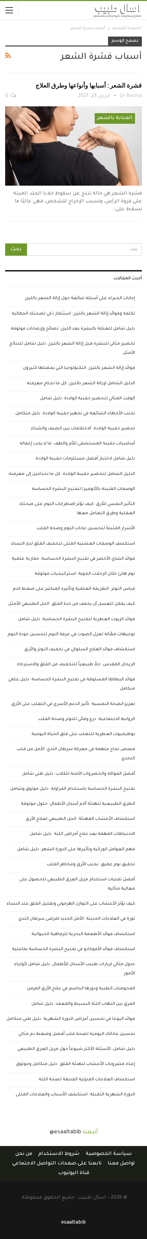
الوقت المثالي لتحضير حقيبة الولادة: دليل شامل (87, 398)
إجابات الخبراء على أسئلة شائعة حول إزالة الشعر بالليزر (80, 298)
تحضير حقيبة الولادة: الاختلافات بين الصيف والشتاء (83, 428)
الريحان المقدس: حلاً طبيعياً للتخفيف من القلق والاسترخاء (76, 664)
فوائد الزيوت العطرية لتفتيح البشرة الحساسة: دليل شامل (76, 619)
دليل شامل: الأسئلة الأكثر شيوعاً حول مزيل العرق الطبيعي (76, 1049)
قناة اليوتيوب (73, 1173)
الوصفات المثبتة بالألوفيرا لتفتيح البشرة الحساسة (83, 489)
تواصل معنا (121, 1164)
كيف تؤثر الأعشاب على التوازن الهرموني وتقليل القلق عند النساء (70, 904)
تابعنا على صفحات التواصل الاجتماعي (57, 1164)
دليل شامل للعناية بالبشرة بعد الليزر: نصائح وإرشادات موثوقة (73, 329)
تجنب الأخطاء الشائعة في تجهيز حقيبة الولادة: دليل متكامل (75, 413)
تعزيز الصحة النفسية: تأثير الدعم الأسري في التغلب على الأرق (73, 704)
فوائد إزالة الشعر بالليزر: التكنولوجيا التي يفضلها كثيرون (79, 368)
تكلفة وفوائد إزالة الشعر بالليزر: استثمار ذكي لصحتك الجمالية (73, 313)
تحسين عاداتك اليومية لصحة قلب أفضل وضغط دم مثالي (76, 1034)
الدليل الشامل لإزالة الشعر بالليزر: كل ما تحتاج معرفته (81, 383)
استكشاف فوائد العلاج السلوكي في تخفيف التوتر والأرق (79, 649)
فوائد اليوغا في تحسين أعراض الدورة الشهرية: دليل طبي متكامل (70, 1019)
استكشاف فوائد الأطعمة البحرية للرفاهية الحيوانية (83, 934)
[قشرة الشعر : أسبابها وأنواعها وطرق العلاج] (73, 146)
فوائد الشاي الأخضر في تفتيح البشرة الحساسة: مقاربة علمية (73, 559)
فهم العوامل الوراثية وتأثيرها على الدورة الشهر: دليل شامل (76, 849)
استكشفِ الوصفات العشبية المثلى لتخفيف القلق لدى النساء (73, 544)
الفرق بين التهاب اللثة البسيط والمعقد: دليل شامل (83, 1004)
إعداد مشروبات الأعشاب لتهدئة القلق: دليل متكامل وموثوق (75, 1064)
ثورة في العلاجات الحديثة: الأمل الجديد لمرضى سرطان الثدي (76, 919)
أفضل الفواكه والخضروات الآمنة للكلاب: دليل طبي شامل (78, 774)
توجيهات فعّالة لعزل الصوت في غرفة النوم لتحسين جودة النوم (71, 634)
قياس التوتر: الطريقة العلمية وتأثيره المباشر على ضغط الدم (74, 589)
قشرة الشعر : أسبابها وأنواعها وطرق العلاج (89, 85)
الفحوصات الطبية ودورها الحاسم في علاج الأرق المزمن (81, 988)
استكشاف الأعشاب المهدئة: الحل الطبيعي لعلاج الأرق (80, 819)
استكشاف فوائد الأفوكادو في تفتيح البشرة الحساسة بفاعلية (73, 949)
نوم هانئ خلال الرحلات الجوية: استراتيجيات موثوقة (85, 574)
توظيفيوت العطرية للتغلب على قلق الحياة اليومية (83, 734)
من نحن (23, 1154)
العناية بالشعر (115, 118)
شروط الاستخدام (59, 1154)
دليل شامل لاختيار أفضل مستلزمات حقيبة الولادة (85, 458)
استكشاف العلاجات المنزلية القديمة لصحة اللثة (87, 1079)
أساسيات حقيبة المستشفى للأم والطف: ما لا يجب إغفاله (77, 443)
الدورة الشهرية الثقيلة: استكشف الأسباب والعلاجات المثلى (75, 1094)
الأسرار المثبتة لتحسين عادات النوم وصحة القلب (86, 528)
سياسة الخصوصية (109, 1154)
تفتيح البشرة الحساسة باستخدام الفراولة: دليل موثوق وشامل (72, 789)
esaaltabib (73, 1223)
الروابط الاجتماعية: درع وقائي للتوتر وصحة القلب (86, 719)
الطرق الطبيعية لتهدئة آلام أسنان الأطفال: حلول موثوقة (78, 804)
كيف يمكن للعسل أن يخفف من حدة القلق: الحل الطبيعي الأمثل (71, 604)
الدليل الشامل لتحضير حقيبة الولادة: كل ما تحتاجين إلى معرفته (72, 474)
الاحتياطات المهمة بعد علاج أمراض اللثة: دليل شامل (82, 834)
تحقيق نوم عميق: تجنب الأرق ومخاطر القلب (91, 864)
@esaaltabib (65, 1132)
